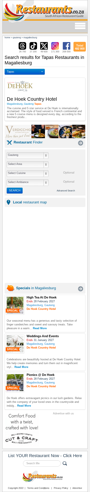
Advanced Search (66, 190)
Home (7, 37)
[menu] (80, 26)
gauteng (17, 37)
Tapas (10, 71)
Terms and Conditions (38, 488)
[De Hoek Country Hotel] (15, 305)
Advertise (77, 488)
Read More (40, 328)
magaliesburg (30, 37)
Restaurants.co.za (45, 477)
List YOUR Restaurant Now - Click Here (45, 455)
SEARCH (14, 190)
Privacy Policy (61, 488)
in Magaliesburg (36, 288)
